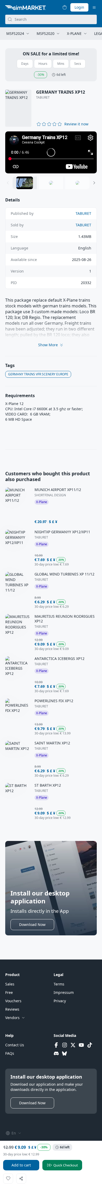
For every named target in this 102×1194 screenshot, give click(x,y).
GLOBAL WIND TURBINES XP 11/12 (64, 574)
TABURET (43, 97)
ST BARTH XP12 (48, 785)
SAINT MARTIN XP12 (52, 743)
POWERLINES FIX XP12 (54, 701)
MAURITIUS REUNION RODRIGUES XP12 (65, 618)
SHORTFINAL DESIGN (50, 495)
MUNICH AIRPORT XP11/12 (58, 489)
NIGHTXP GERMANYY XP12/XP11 (62, 532)
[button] (76, 124)
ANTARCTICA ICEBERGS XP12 (59, 658)
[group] (51, 152)
